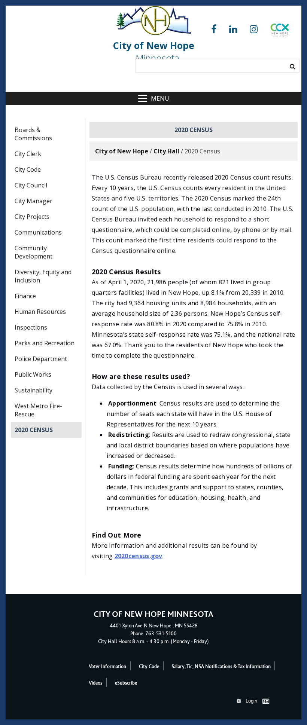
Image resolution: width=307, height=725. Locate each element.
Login (251, 701)
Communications (38, 232)
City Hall (166, 151)
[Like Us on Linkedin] (233, 29)
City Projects (32, 216)
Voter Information (107, 666)
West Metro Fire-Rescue (38, 410)
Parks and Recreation (45, 343)
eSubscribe (126, 683)
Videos (95, 683)
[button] (279, 31)
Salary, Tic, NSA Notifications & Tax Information (221, 666)
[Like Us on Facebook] (213, 29)
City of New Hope (121, 151)
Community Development (33, 252)
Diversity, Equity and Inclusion (43, 276)
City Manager (33, 201)
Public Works (33, 374)
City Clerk (28, 154)
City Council (31, 185)
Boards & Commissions (33, 134)
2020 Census (34, 430)
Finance (25, 296)
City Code (28, 169)
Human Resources (40, 312)
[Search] (293, 66)
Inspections (31, 327)
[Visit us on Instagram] (254, 29)
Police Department (41, 359)
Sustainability (33, 390)
